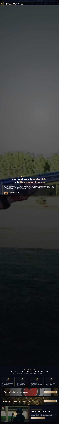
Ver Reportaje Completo (38, 417)
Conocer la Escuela (51, 392)
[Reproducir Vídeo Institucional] (15, 414)
